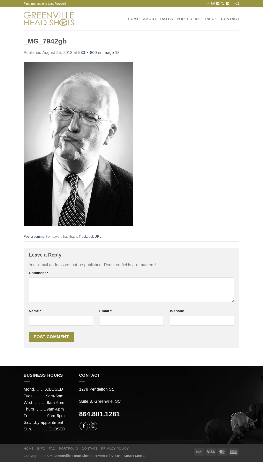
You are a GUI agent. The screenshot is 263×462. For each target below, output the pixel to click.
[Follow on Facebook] (208, 3)
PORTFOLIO (188, 19)
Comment (38, 273)
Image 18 (111, 52)
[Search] (237, 3)
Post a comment (35, 236)
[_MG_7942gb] (78, 143)
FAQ (52, 448)
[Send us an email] (217, 3)
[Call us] (222, 3)
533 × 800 (87, 52)
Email (105, 311)
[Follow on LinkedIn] (227, 3)
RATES (166, 19)
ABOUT (150, 19)
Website (177, 311)
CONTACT (230, 19)
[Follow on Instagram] (213, 3)
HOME (133, 19)
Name (35, 311)
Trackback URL (90, 236)
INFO (41, 448)
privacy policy (115, 448)
